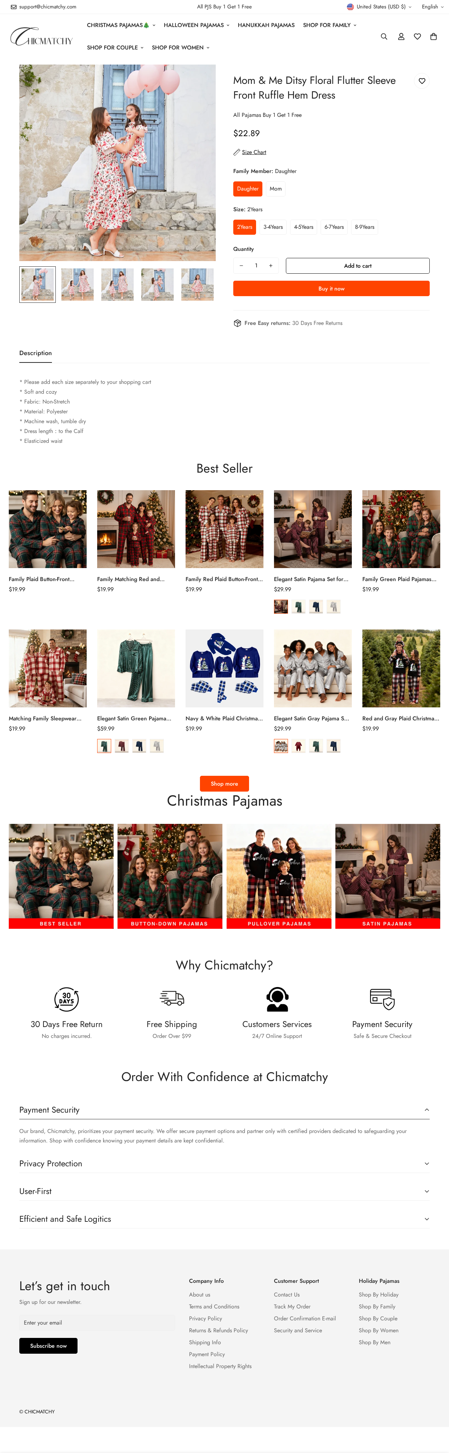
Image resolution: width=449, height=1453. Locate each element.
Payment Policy (207, 1354)
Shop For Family (327, 25)
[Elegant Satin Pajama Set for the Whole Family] (313, 529)
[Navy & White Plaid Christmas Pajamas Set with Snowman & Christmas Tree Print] (224, 668)
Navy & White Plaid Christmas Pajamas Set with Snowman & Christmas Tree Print (223, 718)
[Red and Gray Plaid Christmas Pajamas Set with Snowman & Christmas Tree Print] (401, 668)
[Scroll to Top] (435, 1415)
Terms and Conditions (214, 1306)
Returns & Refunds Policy (218, 1330)
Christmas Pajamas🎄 (118, 25)
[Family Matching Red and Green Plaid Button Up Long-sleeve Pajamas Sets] (136, 529)
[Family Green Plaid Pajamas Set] (401, 529)
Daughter (248, 189)
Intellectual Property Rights (220, 1366)
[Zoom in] (201, 79)
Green (298, 607)
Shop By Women (378, 1330)
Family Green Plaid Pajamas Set (396, 579)
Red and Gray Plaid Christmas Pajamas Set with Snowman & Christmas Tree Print (399, 718)
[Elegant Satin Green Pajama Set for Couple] (136, 668)
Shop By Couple (378, 1318)
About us (199, 1295)
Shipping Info (205, 1342)
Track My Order (292, 1306)
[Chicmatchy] (41, 36)
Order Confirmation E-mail (305, 1318)
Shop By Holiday (378, 1295)
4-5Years (303, 227)
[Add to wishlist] (422, 81)
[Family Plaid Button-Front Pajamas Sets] (48, 529)
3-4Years (273, 227)
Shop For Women (178, 48)
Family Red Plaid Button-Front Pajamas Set (222, 579)
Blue (316, 607)
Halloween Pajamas (194, 25)
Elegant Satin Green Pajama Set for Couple (131, 718)
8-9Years (364, 227)
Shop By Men (374, 1342)
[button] (433, 36)
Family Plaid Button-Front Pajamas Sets (39, 579)
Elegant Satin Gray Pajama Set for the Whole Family (311, 718)
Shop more (224, 784)
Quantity (243, 249)
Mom (276, 189)
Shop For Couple (112, 48)
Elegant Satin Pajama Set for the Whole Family (308, 579)
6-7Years (334, 227)
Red (281, 607)
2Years (244, 227)
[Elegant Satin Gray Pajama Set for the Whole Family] (313, 668)
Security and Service (298, 1330)
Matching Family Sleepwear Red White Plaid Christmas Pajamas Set (42, 718)
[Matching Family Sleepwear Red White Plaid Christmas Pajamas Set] (48, 668)
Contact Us (287, 1295)
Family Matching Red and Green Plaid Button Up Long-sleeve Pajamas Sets (132, 579)
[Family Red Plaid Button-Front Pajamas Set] (224, 529)
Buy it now (331, 289)
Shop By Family (377, 1306)
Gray (334, 607)
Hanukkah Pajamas (266, 25)
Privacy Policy (205, 1318)
